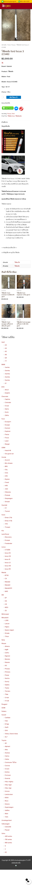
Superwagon (9, 807)
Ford (3, 419)
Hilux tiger (8, 785)
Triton (7, 636)
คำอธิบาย (5, 122)
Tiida (6, 694)
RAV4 (6, 797)
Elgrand (7, 656)
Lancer (7, 623)
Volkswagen (6, 824)
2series (7, 370)
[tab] (16, 122)
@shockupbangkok (9, 1)
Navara (7, 662)
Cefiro (7, 653)
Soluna (7, 804)
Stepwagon (9, 498)
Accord (7, 460)
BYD (3, 387)
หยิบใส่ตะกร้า (13, 97)
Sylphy (7, 685)
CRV (6, 476)
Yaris (6, 817)
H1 (6, 508)
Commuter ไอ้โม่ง (10, 762)
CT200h (7, 550)
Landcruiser (9, 794)
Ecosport (8, 421)
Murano (7, 659)
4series (7, 377)
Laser (7, 441)
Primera (7, 672)
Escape (7, 425)
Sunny (7, 681)
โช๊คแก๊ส (17, 262)
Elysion (7, 479)
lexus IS (7, 559)
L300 (6, 620)
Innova (7, 791)
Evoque (7, 540)
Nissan (4, 643)
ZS (6, 610)
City (6, 469)
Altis (6, 749)
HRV (6, 485)
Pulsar (7, 675)
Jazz (6, 489)
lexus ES (8, 553)
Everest (7, 428)
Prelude (7, 495)
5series (7, 380)
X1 (5, 383)
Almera (7, 646)
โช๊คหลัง (17, 266)
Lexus (4, 547)
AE (6, 743)
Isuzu (3, 515)
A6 (6, 354)
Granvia (7, 778)
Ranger (7, 444)
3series (7, 374)
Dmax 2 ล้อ (8, 517)
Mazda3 (7, 585)
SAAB (3, 708)
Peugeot (4, 704)
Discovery (8, 537)
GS (6, 601)
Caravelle (8, 827)
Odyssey (8, 492)
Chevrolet (5, 396)
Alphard (7, 746)
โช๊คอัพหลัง (18, 116)
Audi (3, 342)
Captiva (7, 399)
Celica (7, 759)
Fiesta (7, 434)
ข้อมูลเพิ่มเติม (6, 126)
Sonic (7, 412)
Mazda (4, 572)
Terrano (7, 691)
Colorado (8, 402)
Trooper (7, 527)
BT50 (6, 575)
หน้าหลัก (4, 45)
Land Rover (5, 534)
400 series (8, 836)
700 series (8, 839)
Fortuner (8, 775)
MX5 (6, 591)
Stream (7, 501)
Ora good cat (9, 453)
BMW (3, 364)
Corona (7, 765)
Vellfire (7, 810)
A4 (6, 348)
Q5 (6, 358)
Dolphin (7, 393)
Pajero (7, 627)
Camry (7, 756)
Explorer (7, 431)
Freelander (8, 543)
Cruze (7, 406)
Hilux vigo (8, 788)
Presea (7, 669)
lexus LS (8, 562)
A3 (6, 345)
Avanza (7, 753)
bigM (6, 649)
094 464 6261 (25, 1)
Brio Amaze (9, 463)
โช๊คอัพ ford (11, 116)
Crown (7, 769)
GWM (3, 447)
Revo (6, 801)
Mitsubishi (5, 617)
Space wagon (9, 630)
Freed (7, 482)
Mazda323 (8, 588)
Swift (6, 727)
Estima (7, 772)
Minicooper (5, 614)
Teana (7, 688)
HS (6, 604)
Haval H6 (8, 450)
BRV (6, 466)
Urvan (7, 697)
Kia (3, 530)
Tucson (7, 511)
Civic (6, 473)
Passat (7, 830)
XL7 (6, 737)
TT (6, 361)
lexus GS (8, 556)
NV (6, 665)
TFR (6, 524)
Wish (6, 813)
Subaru (4, 711)
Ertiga (7, 724)
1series (7, 367)
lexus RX (8, 569)
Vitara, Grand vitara (11, 733)
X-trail (7, 701)
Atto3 (7, 390)
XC (6, 852)
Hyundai (4, 505)
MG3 (6, 607)
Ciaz (6, 721)
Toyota (4, 740)
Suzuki (4, 715)
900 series (8, 842)
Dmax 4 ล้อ (8, 521)
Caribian (7, 717)
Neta (3, 640)
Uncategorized (6, 820)
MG (3, 595)
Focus (7, 437)
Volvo (3, 833)
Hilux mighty (9, 781)
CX (6, 578)
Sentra (7, 678)
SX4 (6, 730)
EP (6, 598)
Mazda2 (7, 582)
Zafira (7, 415)
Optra (7, 409)
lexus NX (8, 566)
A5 (6, 351)
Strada (7, 633)
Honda (4, 457)
